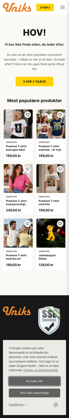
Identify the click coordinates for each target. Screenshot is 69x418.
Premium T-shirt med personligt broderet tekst (16, 204)
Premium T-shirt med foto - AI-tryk (50, 148)
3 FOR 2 (45, 7)
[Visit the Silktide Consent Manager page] (55, 404)
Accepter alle (34, 381)
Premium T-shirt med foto (49, 202)
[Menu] (62, 7)
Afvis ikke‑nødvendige (34, 392)
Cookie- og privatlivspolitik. (41, 370)
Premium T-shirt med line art (16, 257)
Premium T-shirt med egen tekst (16, 148)
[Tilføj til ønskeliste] (27, 114)
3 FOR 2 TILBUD (34, 81)
